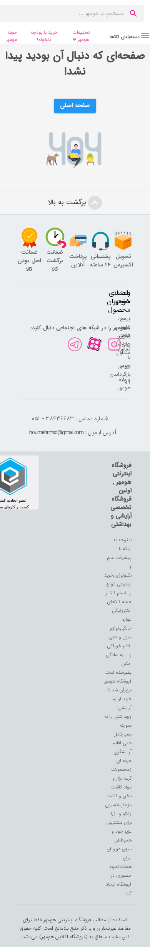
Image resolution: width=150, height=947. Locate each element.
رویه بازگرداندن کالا (120, 374)
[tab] (124, 36)
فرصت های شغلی (123, 327)
